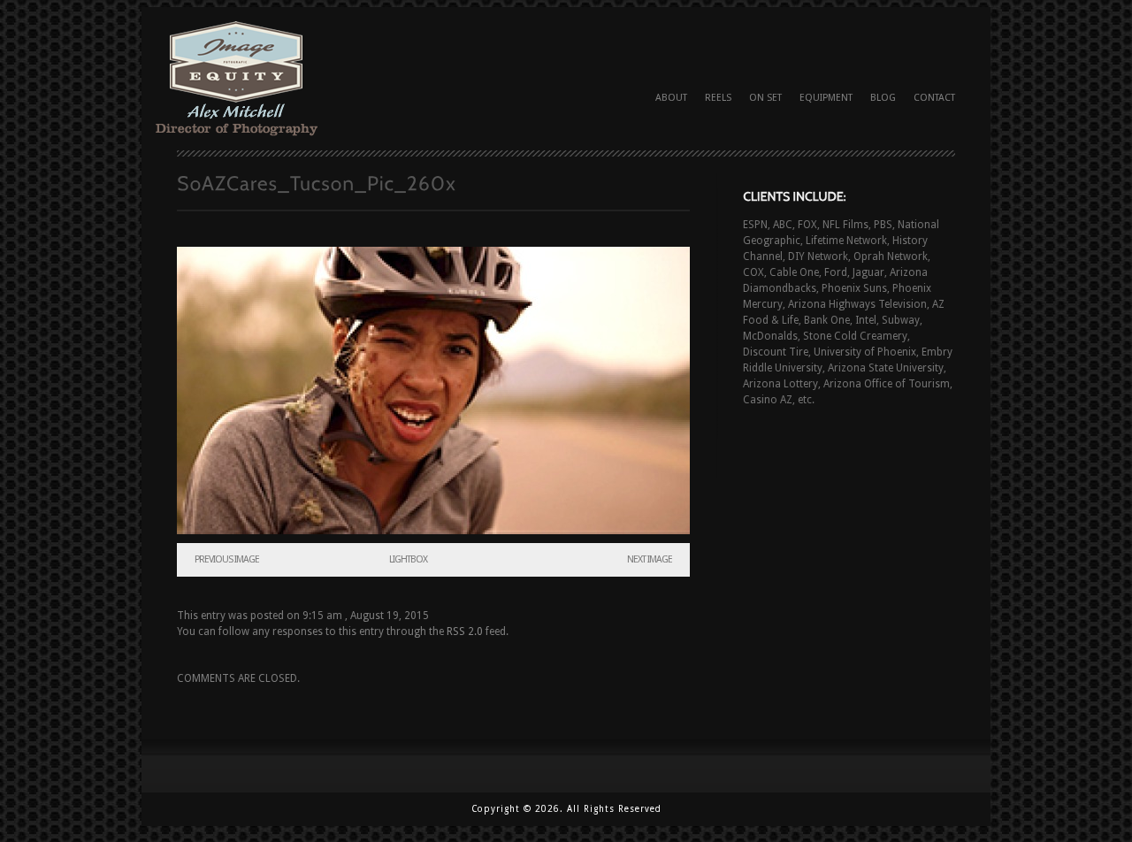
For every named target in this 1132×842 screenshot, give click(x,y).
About (671, 97)
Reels (718, 97)
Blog (883, 97)
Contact (934, 97)
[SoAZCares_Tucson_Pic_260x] (433, 390)
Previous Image (227, 559)
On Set (765, 97)
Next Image (649, 559)
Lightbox (408, 559)
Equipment (826, 97)
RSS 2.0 (465, 631)
